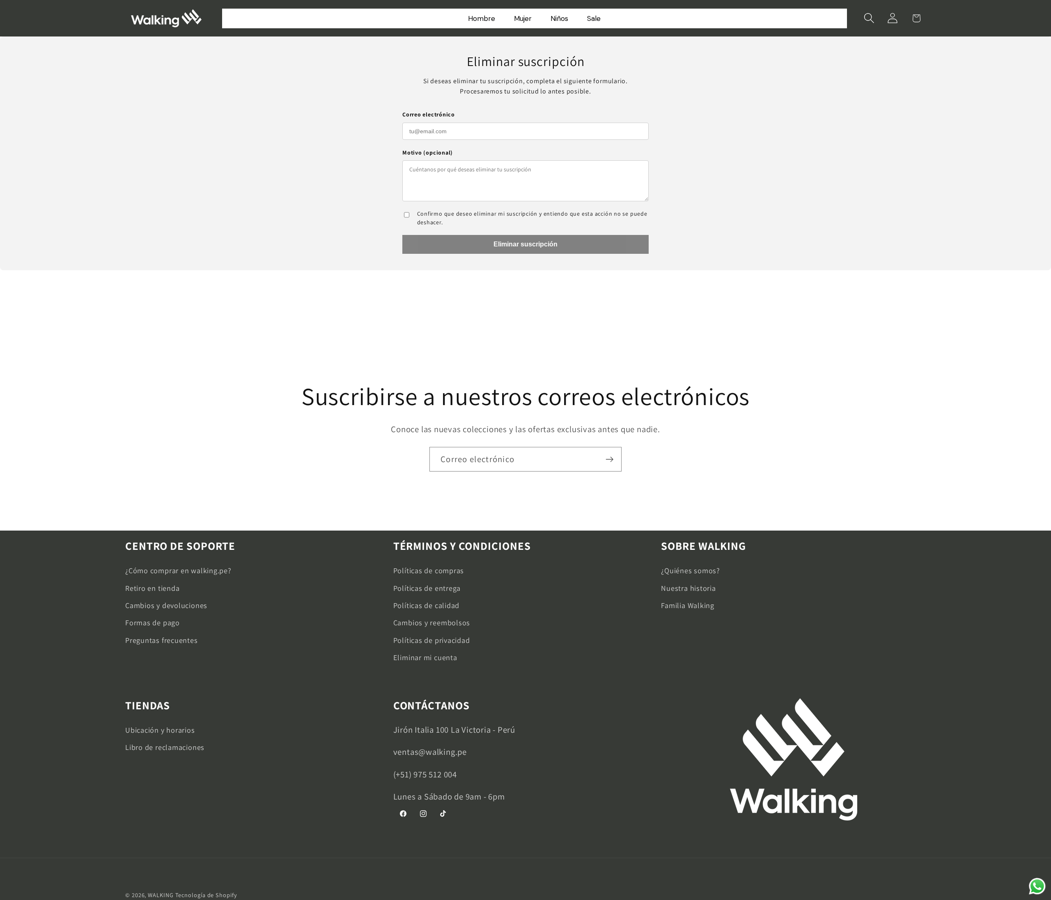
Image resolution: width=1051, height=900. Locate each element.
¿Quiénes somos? (690, 570)
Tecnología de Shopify (206, 895)
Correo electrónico (428, 114)
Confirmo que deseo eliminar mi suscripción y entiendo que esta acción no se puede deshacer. (532, 218)
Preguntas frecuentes (161, 640)
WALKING (160, 895)
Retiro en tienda (152, 588)
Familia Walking (687, 605)
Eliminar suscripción (525, 244)
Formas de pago (152, 622)
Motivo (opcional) (427, 152)
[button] (869, 18)
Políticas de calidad (426, 605)
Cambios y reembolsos (431, 622)
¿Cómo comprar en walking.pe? (178, 570)
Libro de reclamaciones (164, 747)
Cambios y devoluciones (166, 605)
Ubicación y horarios (160, 730)
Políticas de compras (428, 570)
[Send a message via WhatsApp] (1037, 886)
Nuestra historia (688, 588)
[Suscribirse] (609, 459)
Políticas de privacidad (431, 640)
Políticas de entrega (427, 588)
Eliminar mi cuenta (425, 657)
